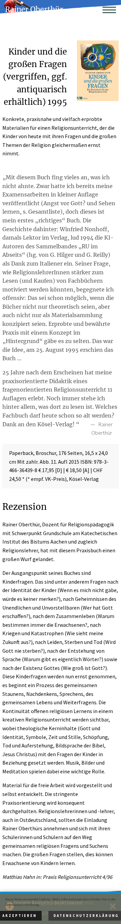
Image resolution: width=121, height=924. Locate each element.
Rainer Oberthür (34, 9)
